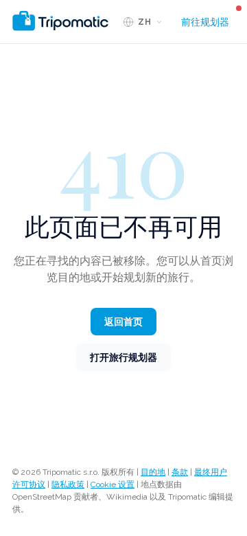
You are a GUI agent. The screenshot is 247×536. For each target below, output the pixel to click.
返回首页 (123, 321)
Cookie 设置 (112, 484)
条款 (180, 472)
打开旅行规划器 (123, 357)
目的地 (153, 472)
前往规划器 (205, 21)
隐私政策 (67, 484)
